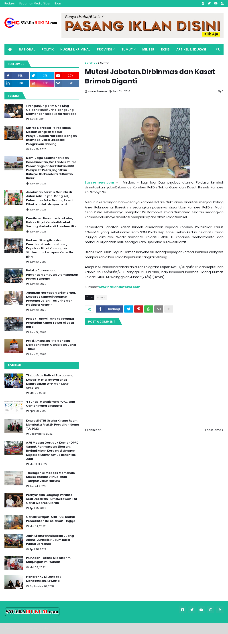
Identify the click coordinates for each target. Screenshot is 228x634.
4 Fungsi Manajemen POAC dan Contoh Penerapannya (50, 404)
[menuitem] (10, 49)
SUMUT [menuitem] (127, 49)
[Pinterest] (138, 309)
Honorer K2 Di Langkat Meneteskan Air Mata (43, 579)
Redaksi (9, 3)
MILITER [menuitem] (148, 49)
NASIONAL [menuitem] (27, 49)
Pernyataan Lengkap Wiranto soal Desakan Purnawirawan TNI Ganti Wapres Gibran (51, 499)
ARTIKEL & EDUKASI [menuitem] (191, 49)
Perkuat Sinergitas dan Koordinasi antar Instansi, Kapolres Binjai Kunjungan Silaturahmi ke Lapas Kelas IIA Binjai (49, 248)
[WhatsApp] (148, 309)
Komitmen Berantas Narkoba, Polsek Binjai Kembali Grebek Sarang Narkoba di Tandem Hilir (51, 222)
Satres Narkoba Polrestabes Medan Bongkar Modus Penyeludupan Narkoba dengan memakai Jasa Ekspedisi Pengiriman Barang (51, 136)
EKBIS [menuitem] (165, 49)
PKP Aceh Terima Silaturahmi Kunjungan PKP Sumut (48, 560)
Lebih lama (213, 430)
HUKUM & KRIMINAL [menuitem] (75, 49)
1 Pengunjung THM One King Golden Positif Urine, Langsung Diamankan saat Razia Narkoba (51, 110)
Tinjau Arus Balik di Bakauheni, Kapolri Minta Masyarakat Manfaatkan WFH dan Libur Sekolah (49, 382)
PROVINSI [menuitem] (104, 49)
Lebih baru (94, 430)
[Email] (158, 309)
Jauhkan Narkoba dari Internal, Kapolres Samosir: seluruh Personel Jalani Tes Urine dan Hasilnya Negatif (51, 299)
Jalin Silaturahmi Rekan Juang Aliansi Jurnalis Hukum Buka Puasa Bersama (50, 540)
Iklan (58, 3)
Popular (14, 365)
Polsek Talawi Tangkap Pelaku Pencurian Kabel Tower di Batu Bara (50, 323)
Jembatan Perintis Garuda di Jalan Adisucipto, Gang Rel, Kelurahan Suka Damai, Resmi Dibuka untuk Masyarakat (49, 198)
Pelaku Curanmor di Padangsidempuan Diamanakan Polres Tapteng (52, 275)
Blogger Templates (36, 628)
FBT (59, 628)
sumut (105, 63)
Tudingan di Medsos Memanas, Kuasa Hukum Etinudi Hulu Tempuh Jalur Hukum (50, 477)
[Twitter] (128, 309)
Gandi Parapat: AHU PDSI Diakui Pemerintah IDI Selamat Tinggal (51, 519)
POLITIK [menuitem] (48, 49)
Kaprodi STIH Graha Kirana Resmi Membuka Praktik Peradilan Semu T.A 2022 (52, 425)
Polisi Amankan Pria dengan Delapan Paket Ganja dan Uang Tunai (51, 345)
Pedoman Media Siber (35, 3)
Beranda (91, 63)
